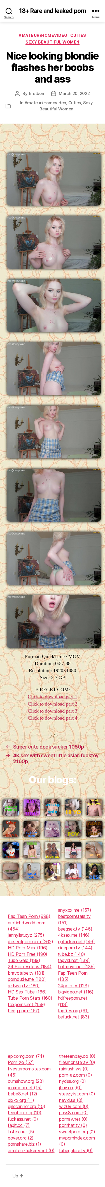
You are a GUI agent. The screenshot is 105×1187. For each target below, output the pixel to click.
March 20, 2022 (74, 93)
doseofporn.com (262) (30, 941)
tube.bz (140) (71, 954)
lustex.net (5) (21, 1131)
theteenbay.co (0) (77, 1056)
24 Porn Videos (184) (30, 966)
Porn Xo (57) (21, 1062)
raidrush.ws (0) (73, 1069)
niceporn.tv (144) (75, 947)
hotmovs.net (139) (76, 966)
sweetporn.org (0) (77, 1131)
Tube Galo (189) (24, 960)
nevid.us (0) (71, 1100)
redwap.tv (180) (24, 985)
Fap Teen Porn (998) (29, 916)
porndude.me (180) (27, 979)
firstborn (37, 93)
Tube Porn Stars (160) (30, 998)
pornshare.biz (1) (24, 1144)
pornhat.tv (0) (73, 1125)
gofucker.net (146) (76, 941)
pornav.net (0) (73, 1119)
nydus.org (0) (72, 1081)
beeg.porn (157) (23, 1010)
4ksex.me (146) (74, 935)
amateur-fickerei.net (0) (31, 1150)
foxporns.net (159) (26, 1004)
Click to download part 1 (52, 696)
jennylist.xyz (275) (26, 935)
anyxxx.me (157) (74, 910)
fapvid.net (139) (74, 960)
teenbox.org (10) (24, 1112)
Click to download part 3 (52, 711)
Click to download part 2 (52, 704)
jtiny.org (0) (70, 1087)
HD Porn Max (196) (27, 947)
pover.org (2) (21, 1138)
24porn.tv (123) (73, 985)
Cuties (78, 35)
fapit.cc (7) (19, 1125)
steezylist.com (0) (77, 1094)
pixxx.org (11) (21, 1100)
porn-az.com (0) (75, 1075)
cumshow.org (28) (26, 1081)
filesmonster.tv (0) (77, 1062)
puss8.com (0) (73, 1112)
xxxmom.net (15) (25, 1087)
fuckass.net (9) (23, 1119)
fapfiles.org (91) (73, 1010)
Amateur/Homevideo (43, 35)
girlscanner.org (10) (26, 1106)
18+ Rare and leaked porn (52, 11)
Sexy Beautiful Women (52, 42)
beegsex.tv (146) (75, 929)
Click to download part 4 (52, 718)
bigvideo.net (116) (76, 992)
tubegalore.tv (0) (75, 1150)
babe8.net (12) (22, 1094)
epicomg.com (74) (26, 1056)
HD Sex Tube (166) (27, 992)
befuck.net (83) (73, 1017)
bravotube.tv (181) (26, 973)
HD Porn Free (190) (27, 954)
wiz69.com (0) (73, 1106)
